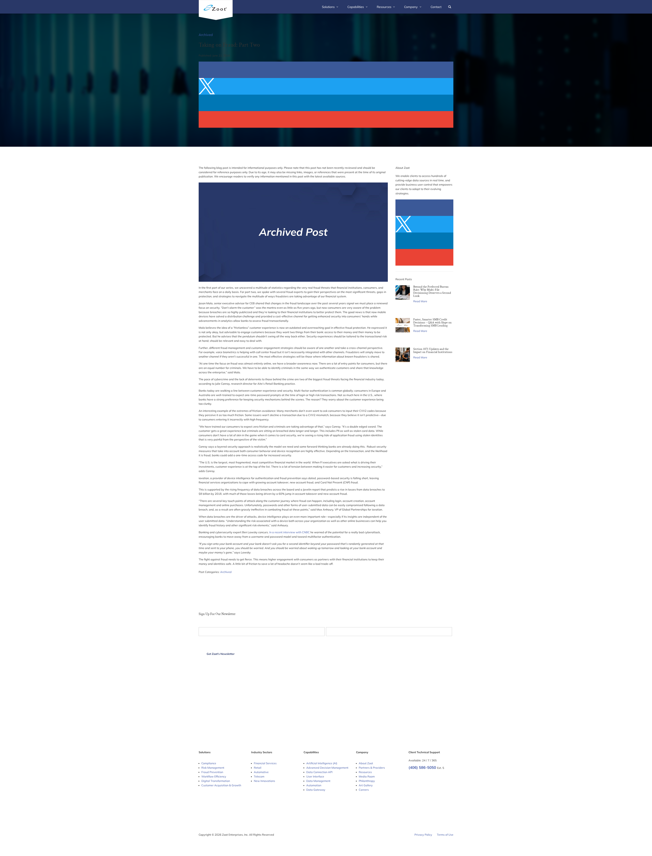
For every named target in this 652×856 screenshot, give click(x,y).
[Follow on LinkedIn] (418, 776)
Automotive (261, 772)
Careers (364, 789)
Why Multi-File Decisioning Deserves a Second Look (432, 291)
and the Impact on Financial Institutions (432, 350)
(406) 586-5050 (423, 767)
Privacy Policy (423, 834)
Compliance (208, 763)
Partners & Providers (372, 767)
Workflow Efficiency (213, 776)
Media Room (367, 776)
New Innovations (264, 781)
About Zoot (366, 763)
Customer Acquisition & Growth (221, 785)
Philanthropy (367, 781)
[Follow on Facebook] (411, 776)
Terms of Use (445, 834)
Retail (257, 767)
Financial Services (265, 763)
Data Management (318, 781)
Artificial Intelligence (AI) (321, 763)
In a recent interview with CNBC (289, 532)
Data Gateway (315, 789)
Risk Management (212, 767)
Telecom (259, 776)
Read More (420, 301)
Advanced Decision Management (327, 767)
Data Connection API (319, 772)
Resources (365, 772)
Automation (313, 785)
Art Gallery (366, 785)
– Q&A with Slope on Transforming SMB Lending (432, 323)
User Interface (315, 776)
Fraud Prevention (212, 772)
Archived (206, 35)
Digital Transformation (215, 781)
